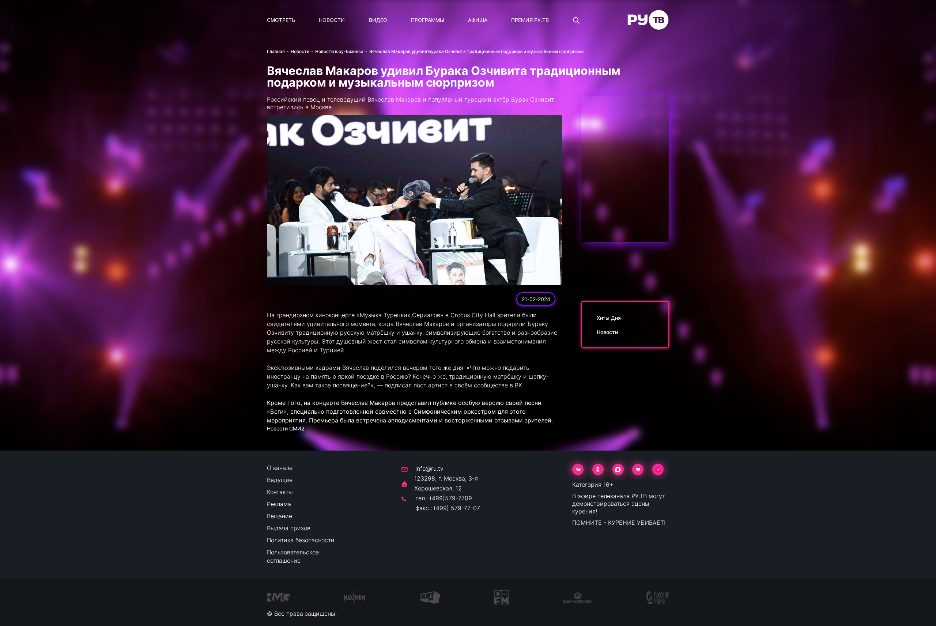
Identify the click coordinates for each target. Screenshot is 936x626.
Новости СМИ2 (285, 428)
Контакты (280, 492)
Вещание (279, 516)
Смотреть (281, 20)
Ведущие (279, 479)
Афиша (477, 20)
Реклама (279, 504)
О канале (279, 467)
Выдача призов (288, 528)
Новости (332, 20)
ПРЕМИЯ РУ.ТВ (530, 20)
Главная (276, 51)
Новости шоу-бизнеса (339, 51)
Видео (378, 20)
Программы (427, 20)
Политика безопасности (301, 540)
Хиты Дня (609, 318)
